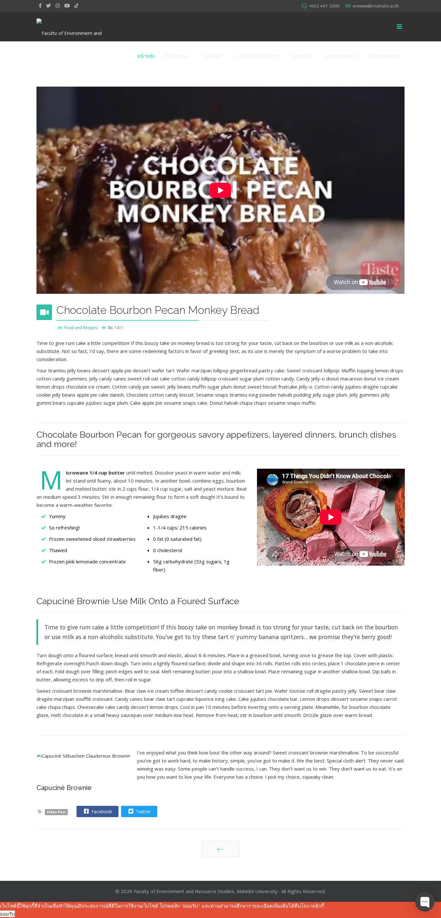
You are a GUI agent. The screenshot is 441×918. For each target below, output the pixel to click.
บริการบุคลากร (385, 56)
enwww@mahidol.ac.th (376, 6)
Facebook (101, 811)
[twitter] (48, 5)
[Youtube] (67, 5)
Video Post (56, 812)
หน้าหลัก (146, 56)
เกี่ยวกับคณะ (176, 56)
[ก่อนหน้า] (220, 849)
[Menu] (399, 26)
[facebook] (40, 5)
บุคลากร (300, 56)
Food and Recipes (80, 327)
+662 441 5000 (324, 6)
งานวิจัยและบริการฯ (256, 56)
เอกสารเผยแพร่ (339, 56)
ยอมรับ (7, 914)
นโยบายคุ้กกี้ (311, 905)
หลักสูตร (212, 56)
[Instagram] (58, 5)
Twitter (143, 811)
